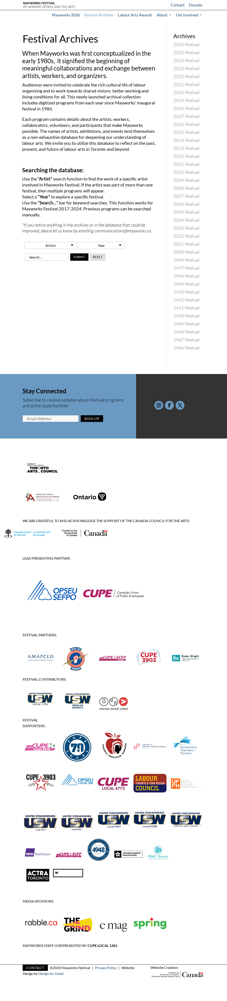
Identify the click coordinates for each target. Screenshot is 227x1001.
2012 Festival (186, 156)
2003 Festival (186, 228)
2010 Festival (186, 172)
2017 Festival (186, 116)
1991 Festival (186, 308)
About (162, 14)
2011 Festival (186, 164)
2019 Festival (186, 100)
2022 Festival (186, 76)
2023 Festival (186, 68)
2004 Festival (186, 220)
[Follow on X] (180, 405)
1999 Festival (186, 260)
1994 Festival (186, 284)
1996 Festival (186, 276)
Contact (178, 4)
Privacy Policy (105, 968)
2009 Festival (186, 180)
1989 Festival (186, 324)
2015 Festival (186, 132)
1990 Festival (186, 316)
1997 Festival (186, 268)
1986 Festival (186, 348)
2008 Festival (186, 188)
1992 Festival (186, 300)
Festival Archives (99, 14)
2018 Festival (186, 108)
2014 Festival (186, 140)
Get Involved (187, 14)
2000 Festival (186, 252)
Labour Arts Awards (135, 14)
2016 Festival (186, 124)
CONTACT (35, 968)
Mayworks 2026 (66, 14)
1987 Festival (186, 340)
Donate (195, 4)
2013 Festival (186, 148)
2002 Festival (186, 236)
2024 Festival (186, 60)
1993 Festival (186, 292)
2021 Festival (186, 84)
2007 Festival (186, 196)
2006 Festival (186, 204)
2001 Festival (186, 244)
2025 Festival (186, 52)
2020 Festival (186, 92)
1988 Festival (186, 332)
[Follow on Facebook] (169, 405)
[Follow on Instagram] (158, 405)
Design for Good (50, 973)
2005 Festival (186, 212)
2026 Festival (186, 44)
